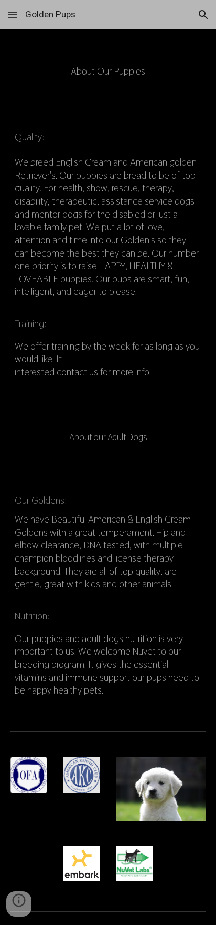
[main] (108, 212)
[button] (12, 14)
